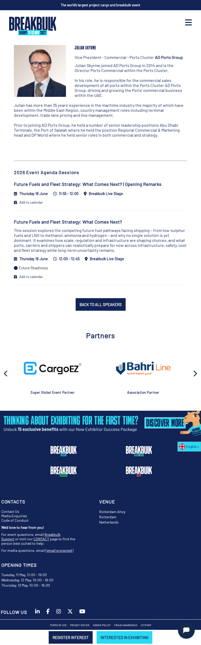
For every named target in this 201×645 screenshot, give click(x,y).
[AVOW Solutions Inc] (52, 368)
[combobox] (189, 447)
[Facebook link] (48, 613)
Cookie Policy (102, 625)
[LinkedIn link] (37, 613)
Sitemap (146, 625)
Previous (6, 373)
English (191, 446)
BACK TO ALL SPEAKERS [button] (101, 304)
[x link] (70, 613)
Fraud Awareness (125, 625)
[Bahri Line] (143, 368)
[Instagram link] (58, 613)
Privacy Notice (80, 625)
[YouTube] (82, 613)
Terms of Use (58, 625)
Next (195, 373)
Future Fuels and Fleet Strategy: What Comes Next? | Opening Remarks (87, 184)
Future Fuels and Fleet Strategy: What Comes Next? (68, 222)
